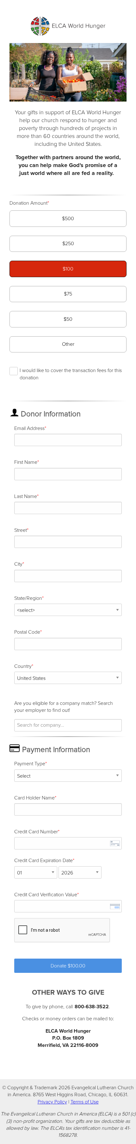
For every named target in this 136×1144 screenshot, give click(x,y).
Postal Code (27, 632)
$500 (68, 218)
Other (68, 344)
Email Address (29, 428)
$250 (68, 243)
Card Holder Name (34, 797)
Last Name (25, 496)
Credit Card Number (36, 831)
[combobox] (68, 725)
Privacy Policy (52, 1101)
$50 (68, 319)
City (18, 564)
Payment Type (29, 763)
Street (20, 530)
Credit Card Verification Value (45, 894)
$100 (68, 268)
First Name (25, 462)
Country (23, 666)
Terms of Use (85, 1101)
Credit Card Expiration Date (43, 860)
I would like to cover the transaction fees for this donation (71, 374)
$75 (68, 293)
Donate (68, 965)
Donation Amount (28, 203)
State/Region (28, 598)
